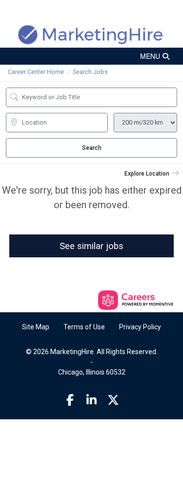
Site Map (35, 327)
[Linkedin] (91, 400)
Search (92, 147)
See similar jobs (91, 246)
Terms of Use (84, 327)
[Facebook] (69, 400)
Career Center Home (36, 71)
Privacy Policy (140, 327)
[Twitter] (113, 400)
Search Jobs (90, 71)
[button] (91, 56)
